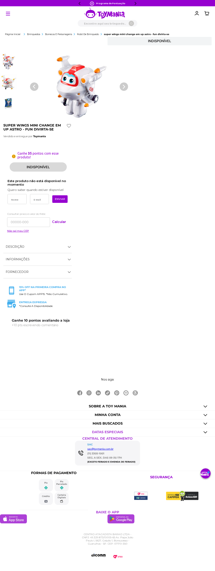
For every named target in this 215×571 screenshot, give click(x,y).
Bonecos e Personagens (58, 34)
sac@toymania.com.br (100, 448)
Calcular (59, 222)
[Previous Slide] (79, 3)
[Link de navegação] (105, 13)
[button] (37, 247)
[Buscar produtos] (131, 23)
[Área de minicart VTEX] (208, 13)
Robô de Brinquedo (88, 34)
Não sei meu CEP (18, 230)
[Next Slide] (135, 3)
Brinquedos (33, 34)
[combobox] (107, 23)
